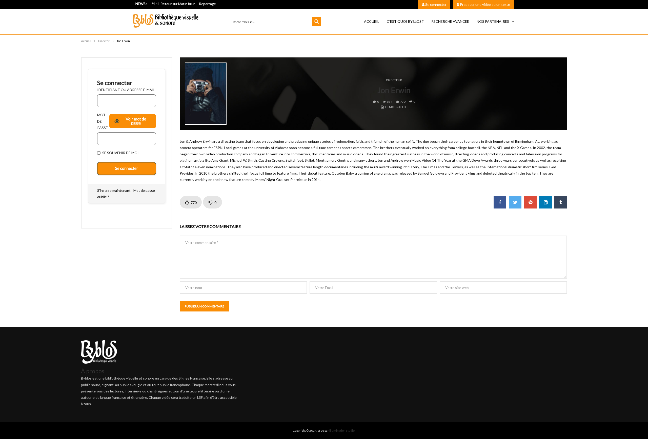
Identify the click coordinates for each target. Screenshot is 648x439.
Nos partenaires (493, 21)
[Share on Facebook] (500, 202)
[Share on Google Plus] (530, 202)
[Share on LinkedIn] (545, 202)
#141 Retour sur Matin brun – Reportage (184, 4)
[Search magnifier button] (316, 21)
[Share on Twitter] (515, 202)
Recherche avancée (450, 21)
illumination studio (342, 430)
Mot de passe (102, 121)
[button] (495, 21)
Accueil (371, 21)
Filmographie (396, 107)
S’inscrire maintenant (114, 190)
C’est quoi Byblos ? (405, 21)
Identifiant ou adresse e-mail (126, 90)
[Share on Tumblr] (560, 202)
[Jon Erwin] (205, 93)
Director (104, 41)
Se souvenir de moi (120, 153)
